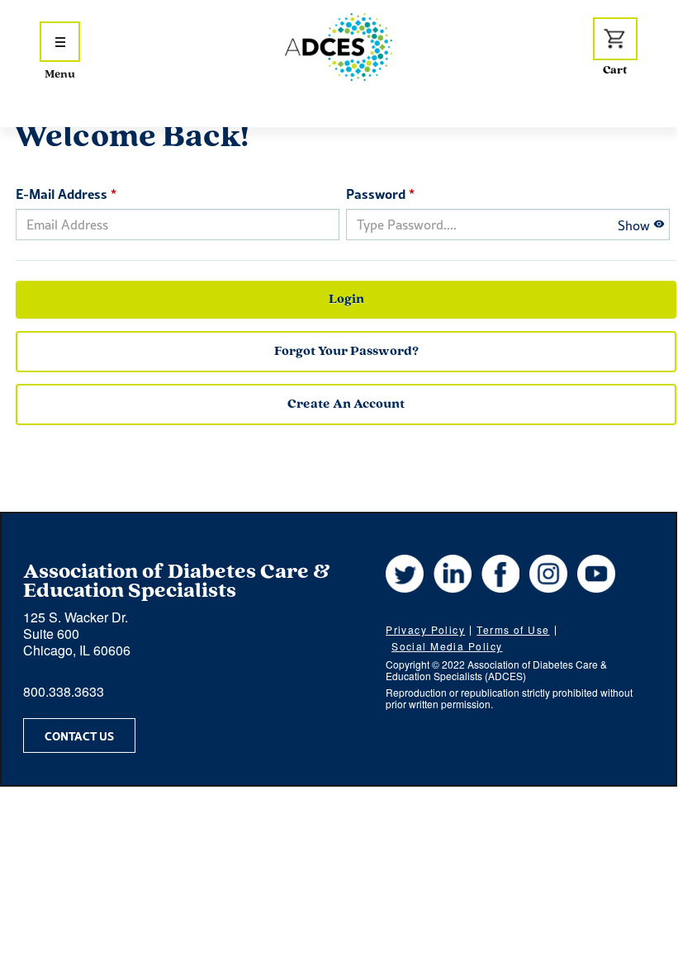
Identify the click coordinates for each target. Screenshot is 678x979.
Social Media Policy (446, 646)
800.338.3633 (63, 691)
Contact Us (79, 735)
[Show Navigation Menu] (60, 41)
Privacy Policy (425, 629)
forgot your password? (346, 351)
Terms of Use (512, 629)
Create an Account (346, 404)
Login (346, 299)
